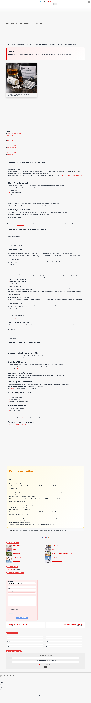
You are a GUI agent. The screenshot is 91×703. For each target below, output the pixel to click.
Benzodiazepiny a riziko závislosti (16, 428)
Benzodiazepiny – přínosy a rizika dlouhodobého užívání (20, 424)
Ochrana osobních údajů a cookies (7, 686)
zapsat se (42, 664)
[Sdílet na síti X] (44, 537)
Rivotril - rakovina (10, 569)
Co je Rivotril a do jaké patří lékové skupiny (14, 133)
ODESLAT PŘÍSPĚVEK (22, 617)
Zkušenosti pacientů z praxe (11, 149)
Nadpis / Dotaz (10, 581)
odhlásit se (50, 664)
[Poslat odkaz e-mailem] (46, 537)
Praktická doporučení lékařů (11, 152)
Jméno (9, 584)
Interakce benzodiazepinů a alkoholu (16, 431)
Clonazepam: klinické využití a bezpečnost (17, 426)
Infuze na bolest (20, 368)
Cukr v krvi (9, 638)
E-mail (9, 588)
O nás (2, 681)
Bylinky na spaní (13, 388)
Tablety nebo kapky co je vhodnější (12, 145)
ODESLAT (45, 667)
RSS (2, 689)
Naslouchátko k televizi (57, 561)
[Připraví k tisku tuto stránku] (48, 537)
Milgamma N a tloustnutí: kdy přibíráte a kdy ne (62, 553)
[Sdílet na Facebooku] (42, 537)
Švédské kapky (55, 557)
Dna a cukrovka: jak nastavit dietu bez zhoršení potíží (73, 624)
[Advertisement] (28, 12)
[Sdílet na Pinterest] (45, 537)
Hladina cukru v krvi (10, 646)
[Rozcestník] (89, 2)
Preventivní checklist (10, 154)
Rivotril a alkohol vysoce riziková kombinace (14, 138)
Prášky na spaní (22, 178)
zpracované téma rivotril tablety (27, 223)
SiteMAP (2, 687)
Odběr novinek (4, 682)
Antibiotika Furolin (20, 225)
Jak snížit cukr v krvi (10, 644)
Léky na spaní (55, 545)
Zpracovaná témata (49, 644)
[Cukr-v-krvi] (45, 2)
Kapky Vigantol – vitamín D (24, 417)
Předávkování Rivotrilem (11, 142)
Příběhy (47, 641)
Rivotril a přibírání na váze (11, 147)
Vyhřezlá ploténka (23, 349)
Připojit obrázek (11, 611)
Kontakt (47, 646)
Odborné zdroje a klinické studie (12, 156)
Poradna (47, 638)
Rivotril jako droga (10, 140)
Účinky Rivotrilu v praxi (10, 135)
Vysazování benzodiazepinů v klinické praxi (17, 433)
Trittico (53, 549)
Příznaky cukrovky (10, 641)
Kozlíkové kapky (13, 318)
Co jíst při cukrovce (49, 636)
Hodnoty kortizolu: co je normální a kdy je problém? (18, 624)
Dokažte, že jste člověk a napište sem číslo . (18, 591)
